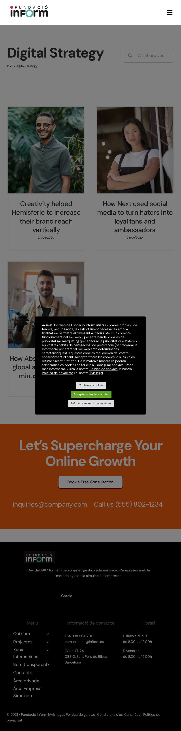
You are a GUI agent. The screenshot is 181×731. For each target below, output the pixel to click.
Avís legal (96, 373)
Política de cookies (103, 369)
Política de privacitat (57, 373)
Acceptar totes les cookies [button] (91, 394)
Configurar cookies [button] (91, 385)
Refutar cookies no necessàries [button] (91, 403)
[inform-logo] (29, 4)
